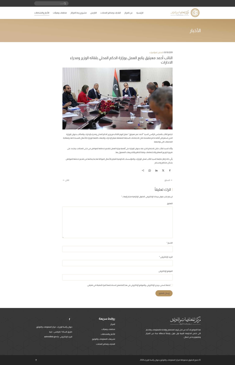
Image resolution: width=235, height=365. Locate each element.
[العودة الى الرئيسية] (185, 13)
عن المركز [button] (128, 13)
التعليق (170, 203)
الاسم (170, 243)
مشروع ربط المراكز (78, 13)
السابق (167, 180)
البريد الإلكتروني (166, 257)
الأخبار (195, 30)
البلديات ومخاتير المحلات (110, 13)
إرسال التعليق (164, 293)
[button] (36, 360)
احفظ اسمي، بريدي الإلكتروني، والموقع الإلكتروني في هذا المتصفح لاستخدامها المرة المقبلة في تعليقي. (129, 285)
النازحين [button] (93, 13)
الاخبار (160, 52)
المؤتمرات (153, 52)
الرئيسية (139, 13)
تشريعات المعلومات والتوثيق (103, 339)
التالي (67, 180)
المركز (112, 324)
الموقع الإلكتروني (166, 271)
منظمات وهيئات (60, 13)
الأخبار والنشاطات (41, 13)
